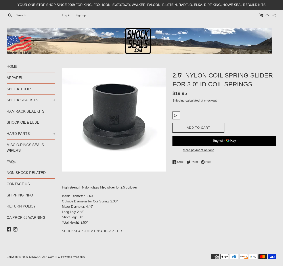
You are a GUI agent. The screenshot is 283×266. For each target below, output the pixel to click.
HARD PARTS (31, 134)
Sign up (80, 15)
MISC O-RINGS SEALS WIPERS (25, 148)
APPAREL (15, 78)
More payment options (198, 150)
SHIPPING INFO (20, 195)
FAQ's (11, 162)
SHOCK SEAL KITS (31, 100)
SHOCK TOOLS (19, 89)
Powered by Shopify (73, 256)
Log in (66, 15)
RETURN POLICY (21, 206)
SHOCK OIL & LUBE (23, 122)
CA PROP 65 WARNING (26, 217)
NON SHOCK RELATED (26, 173)
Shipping (178, 100)
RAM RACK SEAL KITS (25, 111)
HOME (12, 66)
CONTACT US (18, 184)
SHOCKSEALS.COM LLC (44, 256)
